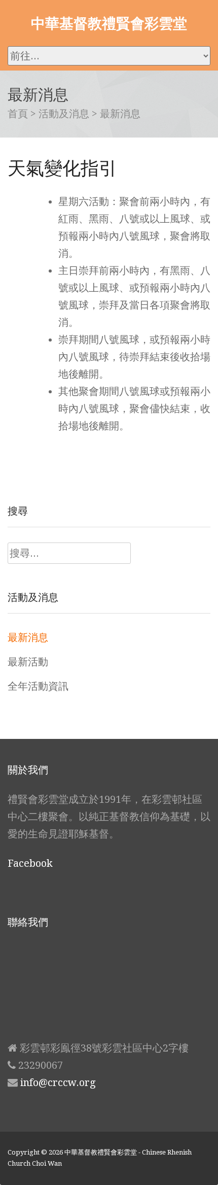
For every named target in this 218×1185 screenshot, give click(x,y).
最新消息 (28, 637)
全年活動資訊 (38, 686)
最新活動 (28, 662)
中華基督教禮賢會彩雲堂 (109, 22)
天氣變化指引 (62, 167)
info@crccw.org (58, 1082)
